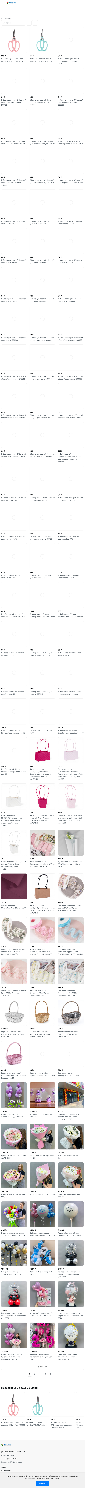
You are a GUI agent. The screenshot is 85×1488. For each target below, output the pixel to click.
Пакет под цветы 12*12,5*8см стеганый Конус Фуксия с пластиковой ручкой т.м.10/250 (42, 819)
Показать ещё (42, 1367)
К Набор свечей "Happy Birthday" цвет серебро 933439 (71, 731)
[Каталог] (3, 10)
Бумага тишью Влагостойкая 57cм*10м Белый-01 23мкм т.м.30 (70, 864)
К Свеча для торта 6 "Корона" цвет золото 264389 (13, 261)
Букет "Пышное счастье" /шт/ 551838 (13, 1195)
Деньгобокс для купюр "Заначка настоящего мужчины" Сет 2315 (67, 1356)
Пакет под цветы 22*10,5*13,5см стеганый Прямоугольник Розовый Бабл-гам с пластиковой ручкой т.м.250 (71, 774)
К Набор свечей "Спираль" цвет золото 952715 (69, 576)
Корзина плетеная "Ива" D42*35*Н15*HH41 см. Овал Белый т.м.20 (12, 1034)
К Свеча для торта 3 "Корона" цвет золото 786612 (13, 300)
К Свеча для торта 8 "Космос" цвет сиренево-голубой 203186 (13, 102)
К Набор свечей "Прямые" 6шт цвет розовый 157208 (13, 499)
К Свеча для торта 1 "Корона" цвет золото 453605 (70, 300)
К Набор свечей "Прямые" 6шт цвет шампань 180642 (42, 499)
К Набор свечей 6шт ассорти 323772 (41, 731)
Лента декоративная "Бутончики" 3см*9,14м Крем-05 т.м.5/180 (39, 992)
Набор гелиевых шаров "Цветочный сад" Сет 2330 (12, 1115)
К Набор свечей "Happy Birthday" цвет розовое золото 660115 (13, 771)
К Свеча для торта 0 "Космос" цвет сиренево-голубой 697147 (71, 181)
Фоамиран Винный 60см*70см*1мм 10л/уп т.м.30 (13, 906)
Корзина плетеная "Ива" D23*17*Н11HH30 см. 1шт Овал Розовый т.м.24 (13, 1075)
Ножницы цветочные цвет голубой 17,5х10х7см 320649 (41, 60)
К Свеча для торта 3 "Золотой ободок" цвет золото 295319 (42, 416)
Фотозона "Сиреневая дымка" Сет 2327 (42, 1115)
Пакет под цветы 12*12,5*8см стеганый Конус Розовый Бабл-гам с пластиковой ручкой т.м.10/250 (71, 819)
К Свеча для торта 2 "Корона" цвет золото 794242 (42, 300)
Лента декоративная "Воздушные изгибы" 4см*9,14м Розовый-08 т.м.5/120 (42, 864)
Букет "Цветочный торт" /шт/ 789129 (42, 1156)
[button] (9, 1459)
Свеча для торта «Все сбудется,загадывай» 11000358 (42, 1074)
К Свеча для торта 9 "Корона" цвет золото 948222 (13, 222)
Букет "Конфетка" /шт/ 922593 (42, 1194)
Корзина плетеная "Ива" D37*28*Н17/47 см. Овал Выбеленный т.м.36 (40, 1034)
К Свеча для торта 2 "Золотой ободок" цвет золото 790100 (70, 416)
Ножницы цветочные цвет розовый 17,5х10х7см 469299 (13, 60)
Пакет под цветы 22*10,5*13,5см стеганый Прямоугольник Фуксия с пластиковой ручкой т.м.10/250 (40, 774)
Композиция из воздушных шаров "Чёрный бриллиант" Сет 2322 (69, 1274)
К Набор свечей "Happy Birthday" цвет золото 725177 (13, 731)
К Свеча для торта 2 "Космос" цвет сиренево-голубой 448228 (13, 182)
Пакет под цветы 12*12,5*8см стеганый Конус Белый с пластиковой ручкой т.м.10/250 (13, 865)
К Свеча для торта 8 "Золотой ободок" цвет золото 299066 (70, 339)
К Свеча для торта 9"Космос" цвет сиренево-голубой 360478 (70, 61)
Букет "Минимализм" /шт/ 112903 (68, 1156)
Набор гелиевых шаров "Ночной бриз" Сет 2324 (11, 1273)
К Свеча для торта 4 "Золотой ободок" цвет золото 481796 (13, 416)
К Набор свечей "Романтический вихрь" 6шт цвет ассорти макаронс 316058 (69, 457)
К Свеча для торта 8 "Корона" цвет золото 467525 (42, 222)
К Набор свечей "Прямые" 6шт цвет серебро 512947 (70, 499)
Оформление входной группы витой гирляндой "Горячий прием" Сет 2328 (70, 1116)
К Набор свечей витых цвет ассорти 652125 (41, 693)
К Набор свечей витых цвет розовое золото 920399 (69, 693)
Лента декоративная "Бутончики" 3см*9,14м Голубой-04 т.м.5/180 (67, 992)
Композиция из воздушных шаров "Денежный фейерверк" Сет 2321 (13, 1315)
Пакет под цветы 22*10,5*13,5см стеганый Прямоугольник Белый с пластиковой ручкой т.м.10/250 (11, 820)
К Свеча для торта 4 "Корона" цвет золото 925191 (70, 261)
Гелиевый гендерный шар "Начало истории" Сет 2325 (69, 1234)
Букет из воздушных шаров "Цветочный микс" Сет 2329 (13, 1234)
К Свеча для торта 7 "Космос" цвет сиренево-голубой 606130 (42, 102)
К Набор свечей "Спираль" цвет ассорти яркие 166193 (41, 537)
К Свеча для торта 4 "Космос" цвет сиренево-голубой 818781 (42, 142)
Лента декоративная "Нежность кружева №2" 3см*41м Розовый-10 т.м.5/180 (42, 951)
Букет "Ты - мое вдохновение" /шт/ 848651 (13, 1156)
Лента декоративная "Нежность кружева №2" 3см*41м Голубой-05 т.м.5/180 (70, 951)
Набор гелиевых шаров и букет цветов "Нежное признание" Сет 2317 (11, 1356)
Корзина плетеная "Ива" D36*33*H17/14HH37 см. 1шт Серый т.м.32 (69, 1034)
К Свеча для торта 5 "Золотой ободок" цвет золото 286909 (70, 377)
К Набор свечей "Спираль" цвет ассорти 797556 (40, 576)
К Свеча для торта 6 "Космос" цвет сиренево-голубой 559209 (70, 102)
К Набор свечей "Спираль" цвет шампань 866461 (12, 576)
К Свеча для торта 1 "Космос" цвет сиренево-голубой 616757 (42, 181)
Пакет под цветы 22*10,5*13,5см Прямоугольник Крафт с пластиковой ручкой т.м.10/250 (42, 909)
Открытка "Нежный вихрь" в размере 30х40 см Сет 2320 (41, 1314)
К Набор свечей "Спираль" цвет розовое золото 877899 (13, 615)
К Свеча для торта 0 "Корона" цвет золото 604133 (13, 339)
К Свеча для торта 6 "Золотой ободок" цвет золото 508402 (42, 377)
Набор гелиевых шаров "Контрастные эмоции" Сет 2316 (41, 1356)
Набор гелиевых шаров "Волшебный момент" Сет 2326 (42, 1234)
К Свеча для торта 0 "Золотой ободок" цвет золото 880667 (42, 455)
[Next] (55, 1374)
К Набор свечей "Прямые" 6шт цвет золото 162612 (13, 537)
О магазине (6, 1471)
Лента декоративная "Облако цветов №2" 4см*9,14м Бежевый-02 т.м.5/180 (13, 951)
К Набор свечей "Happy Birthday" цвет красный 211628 (42, 615)
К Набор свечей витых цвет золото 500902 (69, 654)
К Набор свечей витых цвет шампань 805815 (12, 654)
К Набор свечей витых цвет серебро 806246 (12, 693)
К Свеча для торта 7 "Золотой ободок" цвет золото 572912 (13, 377)
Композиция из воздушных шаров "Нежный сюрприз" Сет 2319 (70, 1315)
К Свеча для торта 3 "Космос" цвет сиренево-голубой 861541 (71, 142)
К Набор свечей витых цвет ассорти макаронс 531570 (41, 654)
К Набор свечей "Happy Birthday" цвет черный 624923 (70, 615)
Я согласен (42, 1483)
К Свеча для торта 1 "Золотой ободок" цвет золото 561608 (13, 455)
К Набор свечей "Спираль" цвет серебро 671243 (69, 537)
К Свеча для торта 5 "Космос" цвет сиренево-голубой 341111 (13, 142)
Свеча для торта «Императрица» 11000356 (68, 1074)
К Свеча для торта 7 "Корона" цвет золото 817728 (70, 222)
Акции (3, 1467)
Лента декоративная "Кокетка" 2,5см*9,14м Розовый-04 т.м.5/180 (13, 992)
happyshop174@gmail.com (11, 1462)
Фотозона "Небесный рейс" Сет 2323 (41, 1273)
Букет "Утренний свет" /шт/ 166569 (69, 1195)
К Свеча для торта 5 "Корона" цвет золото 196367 (42, 261)
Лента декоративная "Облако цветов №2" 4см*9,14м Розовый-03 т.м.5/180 (70, 907)
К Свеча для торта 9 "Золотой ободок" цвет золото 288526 (42, 339)
